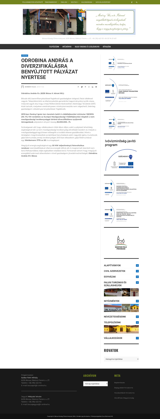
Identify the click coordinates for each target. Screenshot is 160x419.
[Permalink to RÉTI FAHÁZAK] (113, 292)
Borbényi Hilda (30, 87)
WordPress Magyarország (124, 398)
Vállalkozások (113, 338)
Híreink (25, 55)
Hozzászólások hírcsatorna (124, 393)
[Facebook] (131, 2)
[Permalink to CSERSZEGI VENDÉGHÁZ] (126, 292)
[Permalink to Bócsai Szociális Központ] (113, 308)
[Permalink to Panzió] (134, 292)
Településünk (112, 322)
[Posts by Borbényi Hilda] (22, 87)
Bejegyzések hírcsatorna (123, 388)
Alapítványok (112, 265)
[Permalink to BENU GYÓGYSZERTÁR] (126, 308)
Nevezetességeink (115, 316)
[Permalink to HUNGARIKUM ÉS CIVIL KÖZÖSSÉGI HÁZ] (134, 308)
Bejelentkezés (119, 383)
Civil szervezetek (114, 271)
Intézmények (111, 301)
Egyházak (110, 276)
